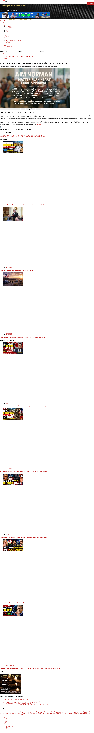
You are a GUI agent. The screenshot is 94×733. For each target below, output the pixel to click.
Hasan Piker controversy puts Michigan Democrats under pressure (19, 602)
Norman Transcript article (14, 127)
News (4, 25)
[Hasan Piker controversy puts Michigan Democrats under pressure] (13, 550)
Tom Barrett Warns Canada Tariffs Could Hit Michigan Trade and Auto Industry (23, 406)
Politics (7, 30)
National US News (10, 27)
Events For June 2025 (41, 711)
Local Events (15, 713)
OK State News (9, 29)
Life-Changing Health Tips (84, 711)
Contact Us (5, 45)
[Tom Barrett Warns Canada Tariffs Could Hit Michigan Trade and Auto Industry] (13, 353)
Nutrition (7, 36)
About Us (5, 24)
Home (4, 22)
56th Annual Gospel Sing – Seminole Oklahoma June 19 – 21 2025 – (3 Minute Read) (21, 135)
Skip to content (3, 0)
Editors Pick (18, 711)
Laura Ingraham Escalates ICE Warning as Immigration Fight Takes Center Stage (23, 537)
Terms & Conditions (10, 47)
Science (89, 713)
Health (4, 35)
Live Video (5, 44)
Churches (14, 711)
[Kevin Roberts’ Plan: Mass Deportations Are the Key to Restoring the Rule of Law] (13, 285)
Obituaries (5, 37)
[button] (3, 20)
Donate (90, 3)
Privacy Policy (9, 46)
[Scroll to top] (0, 732)
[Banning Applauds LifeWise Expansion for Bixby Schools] (13, 220)
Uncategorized (9, 333)
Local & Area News (10, 26)
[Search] (0, 50)
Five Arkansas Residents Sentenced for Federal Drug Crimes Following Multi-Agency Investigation (23, 136)
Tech (9, 715)
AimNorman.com (39, 124)
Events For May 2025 (50, 711)
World (7, 31)
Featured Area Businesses (11, 34)
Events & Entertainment (8, 42)
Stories (6, 715)
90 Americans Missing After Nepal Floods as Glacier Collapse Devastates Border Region (24, 471)
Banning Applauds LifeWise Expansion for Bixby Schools (16, 270)
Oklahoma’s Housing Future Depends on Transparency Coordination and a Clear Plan (24, 204)
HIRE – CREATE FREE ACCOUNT (14, 40)
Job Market (5, 39)
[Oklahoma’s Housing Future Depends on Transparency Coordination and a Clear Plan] (13, 152)
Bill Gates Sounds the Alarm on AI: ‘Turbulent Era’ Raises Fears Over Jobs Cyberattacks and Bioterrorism (30, 668)
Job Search (8, 41)
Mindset (20, 713)
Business (5, 32)
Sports (2, 715)
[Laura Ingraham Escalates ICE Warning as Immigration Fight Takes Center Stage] (13, 485)
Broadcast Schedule (3, 711)
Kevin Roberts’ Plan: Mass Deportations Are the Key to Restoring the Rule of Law (23, 337)
